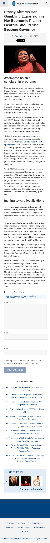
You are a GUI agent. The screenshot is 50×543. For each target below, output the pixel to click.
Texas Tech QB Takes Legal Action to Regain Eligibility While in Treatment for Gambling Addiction (26, 448)
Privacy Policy (39, 527)
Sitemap (25, 532)
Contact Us (9, 527)
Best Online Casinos (35, 523)
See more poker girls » (32, 489)
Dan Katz (19, 36)
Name (7, 333)
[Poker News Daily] (25, 5)
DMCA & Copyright (24, 527)
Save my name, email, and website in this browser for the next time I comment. (24, 362)
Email (6, 349)
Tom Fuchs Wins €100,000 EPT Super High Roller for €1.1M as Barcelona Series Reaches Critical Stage (26, 458)
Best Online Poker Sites (16, 523)
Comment (9, 303)
